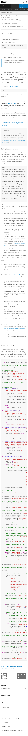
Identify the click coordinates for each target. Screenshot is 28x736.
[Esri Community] (18, 677)
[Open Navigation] (26, 2)
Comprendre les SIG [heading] (5, 688)
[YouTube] (24, 677)
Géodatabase (18, 15)
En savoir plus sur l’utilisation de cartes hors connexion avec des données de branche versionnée (12, 124)
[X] (21, 674)
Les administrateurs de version (8, 100)
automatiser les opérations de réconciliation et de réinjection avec (13, 140)
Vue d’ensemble (6, 5)
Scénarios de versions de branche (9, 23)
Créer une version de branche (8, 33)
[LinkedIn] (24, 674)
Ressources (15, 5)
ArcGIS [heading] (2, 682)
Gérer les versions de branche (8, 42)
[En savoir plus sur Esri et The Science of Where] (4, 676)
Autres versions (14, 86)
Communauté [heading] (4, 685)
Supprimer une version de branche (9, 36)
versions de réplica (12, 103)
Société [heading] (3, 692)
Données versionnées (6, 17)
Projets (16, 9)
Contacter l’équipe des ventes (22, 6)
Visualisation (22, 9)
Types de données (10, 15)
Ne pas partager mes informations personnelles (12, 730)
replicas (16, 267)
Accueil (3, 9)
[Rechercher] (23, 2)
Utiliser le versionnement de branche (10, 19)
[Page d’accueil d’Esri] (4, 2)
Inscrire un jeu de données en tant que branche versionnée (12, 27)
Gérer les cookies (6, 726)
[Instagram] (21, 677)
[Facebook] (18, 674)
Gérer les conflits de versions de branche (12, 57)
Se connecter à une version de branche (10, 39)
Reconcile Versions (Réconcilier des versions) (14, 328)
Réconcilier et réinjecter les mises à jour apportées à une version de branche (14, 53)
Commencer (9, 9)
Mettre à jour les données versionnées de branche (13, 21)
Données (3, 15)
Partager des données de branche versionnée (12, 30)
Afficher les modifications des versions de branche (14, 50)
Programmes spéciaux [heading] (6, 695)
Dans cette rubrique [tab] (8, 90)
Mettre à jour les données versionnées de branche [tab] (12, 46)
